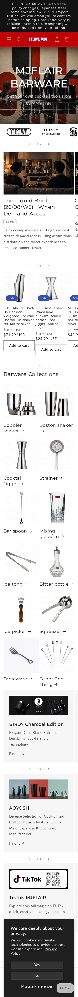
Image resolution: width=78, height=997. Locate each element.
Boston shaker (56, 425)
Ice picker (15, 631)
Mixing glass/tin (49, 533)
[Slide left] (29, 143)
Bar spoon (15, 531)
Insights (9, 221)
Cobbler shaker (13, 427)
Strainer (49, 478)
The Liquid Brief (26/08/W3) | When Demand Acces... (29, 207)
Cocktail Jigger (13, 480)
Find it (14, 754)
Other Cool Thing (52, 681)
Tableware (15, 678)
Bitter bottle (54, 584)
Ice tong (13, 584)
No (37, 976)
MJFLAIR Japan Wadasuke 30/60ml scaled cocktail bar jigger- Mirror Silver (49, 318)
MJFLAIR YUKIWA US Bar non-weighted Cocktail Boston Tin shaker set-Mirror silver (19, 316)
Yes (37, 965)
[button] (9, 39)
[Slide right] (48, 143)
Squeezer (50, 631)
